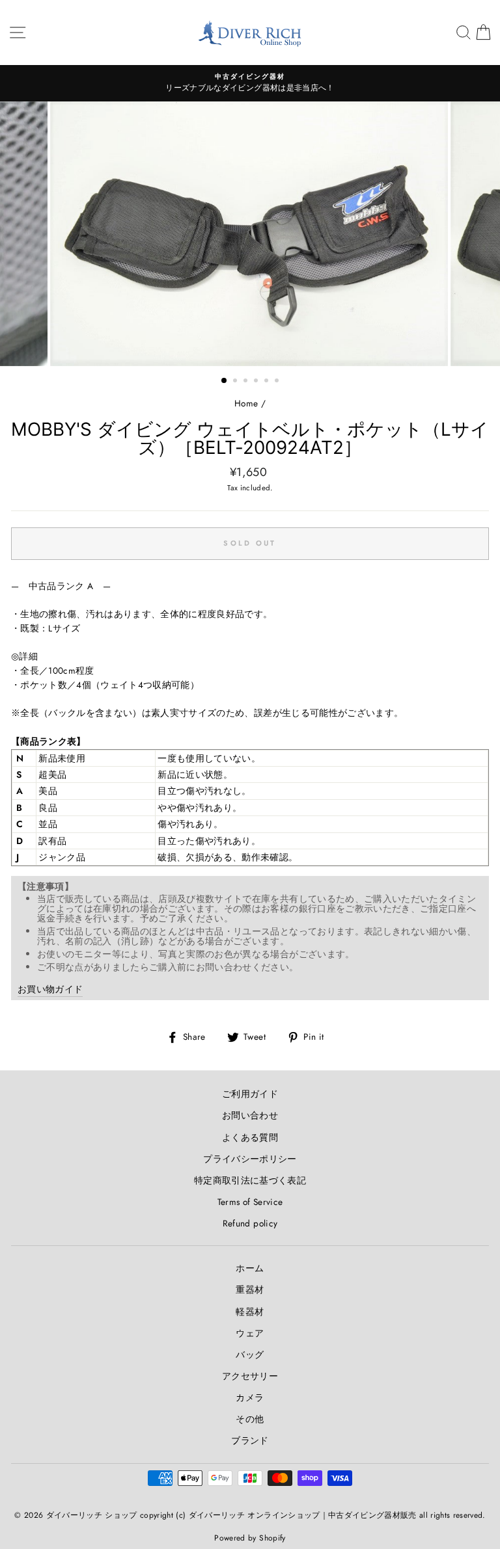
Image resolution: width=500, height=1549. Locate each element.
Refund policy (250, 1223)
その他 (250, 1418)
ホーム (250, 1268)
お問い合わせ (250, 1115)
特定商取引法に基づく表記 (250, 1180)
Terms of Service (250, 1201)
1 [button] (224, 381)
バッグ (250, 1354)
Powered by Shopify (249, 1538)
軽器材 (250, 1311)
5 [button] (267, 381)
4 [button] (257, 381)
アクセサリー (250, 1376)
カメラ (250, 1397)
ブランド (249, 1440)
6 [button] (278, 381)
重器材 (250, 1289)
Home (246, 403)
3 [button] (246, 381)
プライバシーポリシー (249, 1158)
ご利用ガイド (250, 1093)
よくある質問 (250, 1137)
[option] (250, 83)
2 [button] (236, 381)
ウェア (250, 1333)
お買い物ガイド (50, 989)
